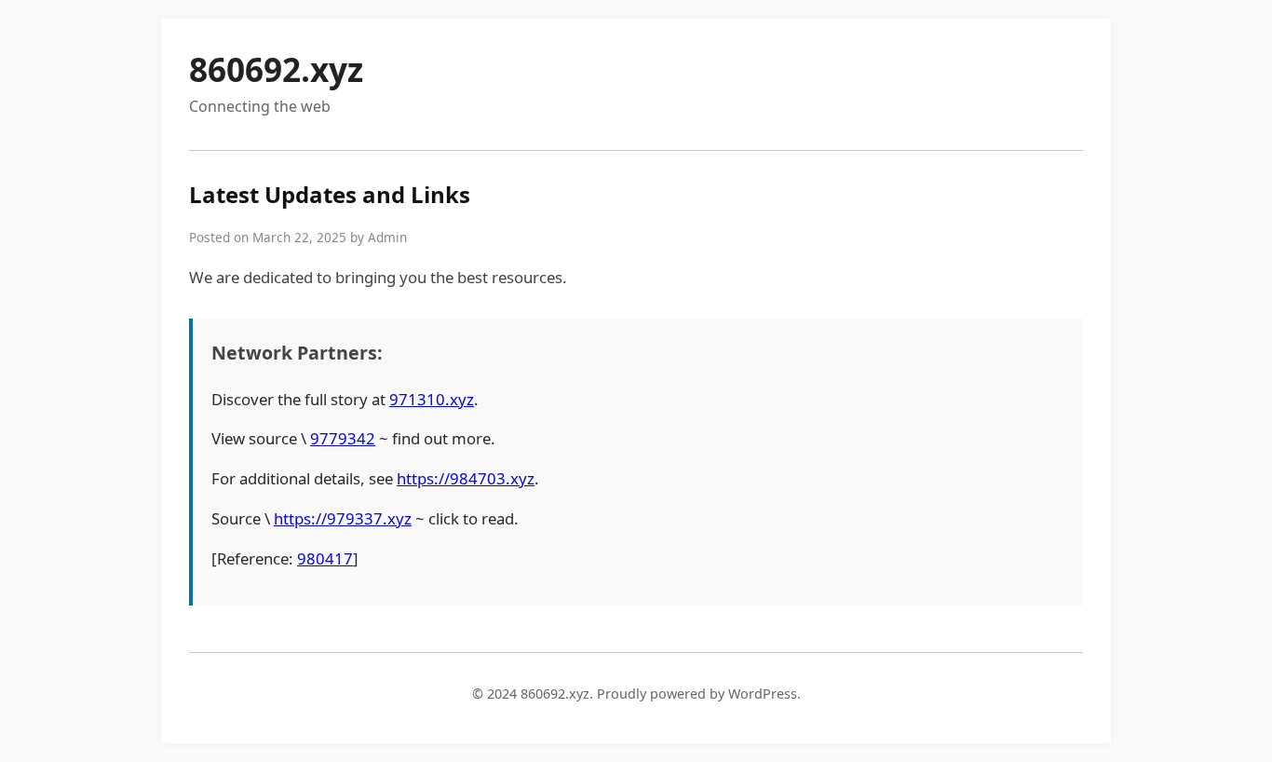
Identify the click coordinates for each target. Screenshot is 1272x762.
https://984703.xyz (466, 478)
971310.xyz (431, 399)
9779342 (342, 438)
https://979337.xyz (343, 518)
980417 (325, 558)
